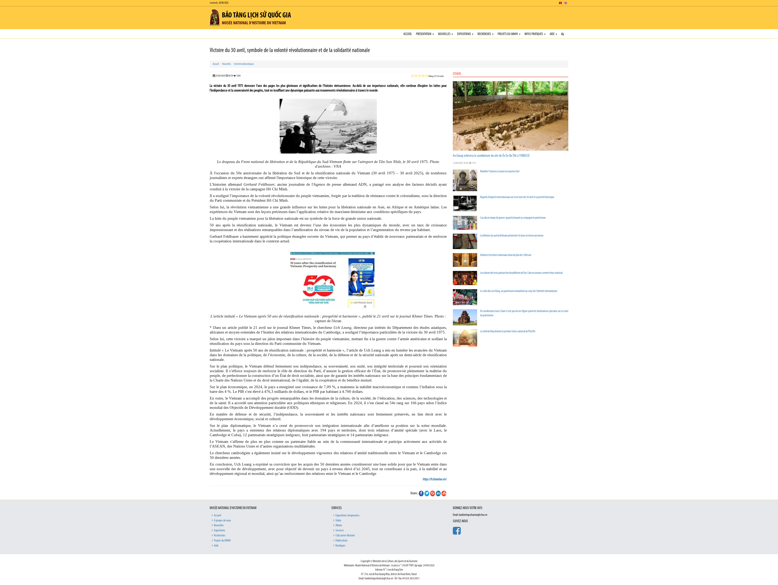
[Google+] (432, 493)
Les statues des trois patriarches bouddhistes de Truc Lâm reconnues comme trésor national (521, 273)
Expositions (464, 34)
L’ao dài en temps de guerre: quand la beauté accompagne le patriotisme (513, 218)
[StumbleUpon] (443, 493)
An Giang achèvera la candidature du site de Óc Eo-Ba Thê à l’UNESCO (491, 156)
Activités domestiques (244, 64)
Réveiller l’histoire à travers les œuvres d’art (499, 171)
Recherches (485, 34)
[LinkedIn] (438, 493)
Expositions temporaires (347, 515)
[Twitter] (426, 493)
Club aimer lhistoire (345, 535)
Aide (552, 34)
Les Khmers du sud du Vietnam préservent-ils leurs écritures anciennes (511, 235)
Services (340, 530)
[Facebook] (421, 493)
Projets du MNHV (508, 34)
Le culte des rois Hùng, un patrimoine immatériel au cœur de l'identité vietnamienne (518, 291)
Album (339, 525)
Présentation (424, 34)
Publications (341, 540)
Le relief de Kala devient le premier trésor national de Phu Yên (507, 331)
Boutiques (340, 545)
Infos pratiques (534, 34)
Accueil (407, 34)
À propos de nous (222, 520)
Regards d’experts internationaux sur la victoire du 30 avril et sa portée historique (517, 197)
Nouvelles (444, 34)
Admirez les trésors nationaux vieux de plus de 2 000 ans (505, 255)
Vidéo (338, 520)
